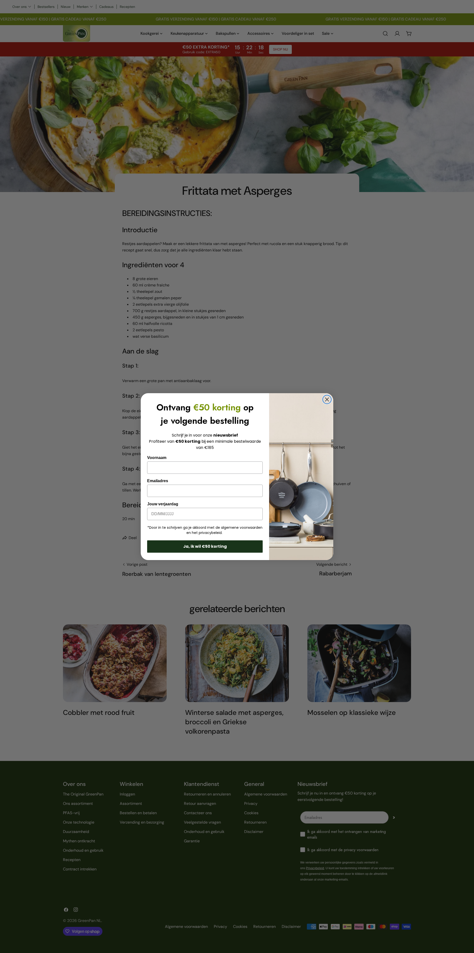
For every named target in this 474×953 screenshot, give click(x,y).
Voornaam (156, 458)
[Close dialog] (327, 399)
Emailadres (157, 481)
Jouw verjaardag (162, 504)
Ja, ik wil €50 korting (205, 546)
